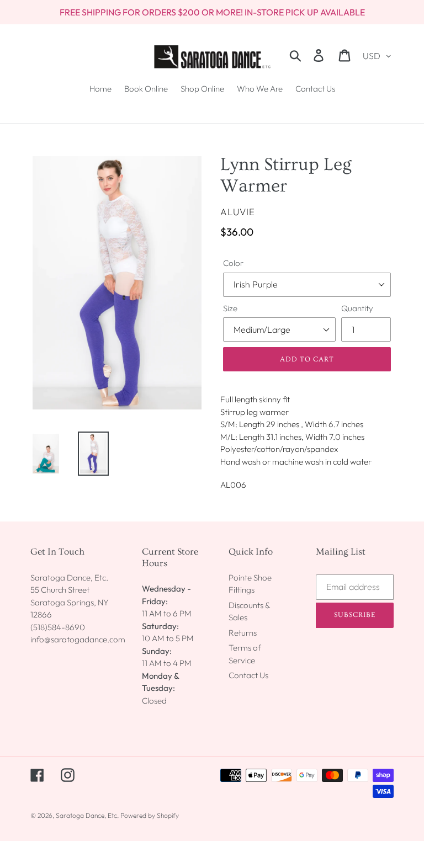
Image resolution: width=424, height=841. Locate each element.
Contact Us (248, 675)
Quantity (357, 308)
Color (233, 263)
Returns (243, 632)
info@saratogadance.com (77, 639)
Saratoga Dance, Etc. (87, 815)
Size (230, 308)
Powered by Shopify (149, 815)
